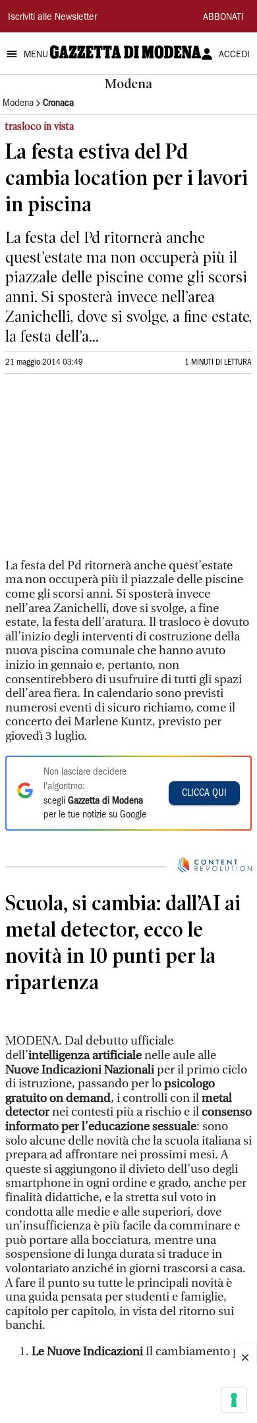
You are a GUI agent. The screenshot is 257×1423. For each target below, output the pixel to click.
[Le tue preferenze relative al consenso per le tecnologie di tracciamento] (233, 1399)
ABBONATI (223, 17)
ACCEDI (234, 55)
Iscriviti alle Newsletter (52, 17)
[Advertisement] (104, 472)
